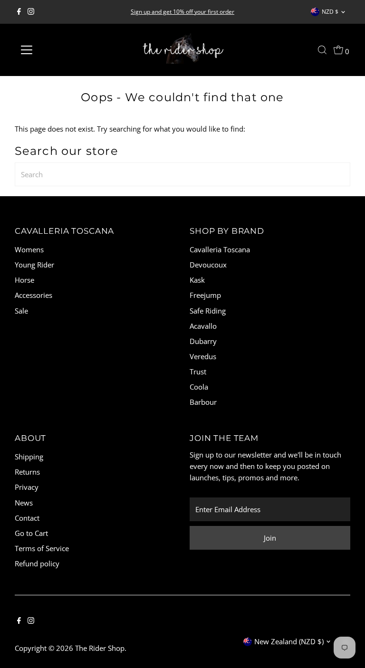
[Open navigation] (54, 50)
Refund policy (37, 563)
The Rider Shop (100, 648)
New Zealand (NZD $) (289, 641)
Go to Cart (31, 533)
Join (270, 538)
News (24, 502)
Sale (21, 310)
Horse (24, 280)
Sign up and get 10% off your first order (182, 12)
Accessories (33, 295)
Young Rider (34, 264)
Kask (197, 280)
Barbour (203, 402)
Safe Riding (208, 310)
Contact (27, 518)
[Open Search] (322, 50)
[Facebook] (19, 11)
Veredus (203, 356)
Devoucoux (208, 264)
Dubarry (203, 341)
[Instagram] (31, 11)
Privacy (26, 487)
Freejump (205, 295)
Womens (29, 249)
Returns (27, 472)
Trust (198, 371)
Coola (199, 386)
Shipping (29, 456)
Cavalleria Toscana (220, 249)
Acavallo (203, 326)
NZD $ (330, 12)
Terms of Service (42, 548)
